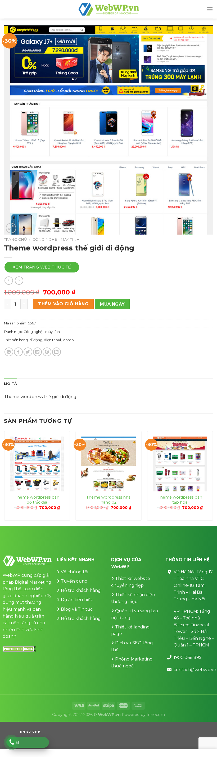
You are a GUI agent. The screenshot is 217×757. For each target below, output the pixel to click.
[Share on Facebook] (18, 351)
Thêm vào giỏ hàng (63, 303)
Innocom (156, 714)
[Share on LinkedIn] (56, 351)
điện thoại (52, 340)
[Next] (213, 477)
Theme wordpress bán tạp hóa (180, 500)
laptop (68, 340)
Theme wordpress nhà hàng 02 (108, 500)
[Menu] (210, 9)
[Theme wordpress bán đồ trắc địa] (37, 464)
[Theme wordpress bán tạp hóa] (180, 464)
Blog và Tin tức (77, 609)
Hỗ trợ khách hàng (81, 590)
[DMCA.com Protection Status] (19, 648)
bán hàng (20, 340)
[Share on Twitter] (28, 351)
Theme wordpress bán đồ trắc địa (37, 500)
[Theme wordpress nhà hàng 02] (108, 464)
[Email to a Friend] (37, 351)
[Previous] (4, 477)
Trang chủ (15, 239)
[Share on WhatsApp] (8, 351)
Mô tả (10, 384)
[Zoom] (11, 228)
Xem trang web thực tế (42, 267)
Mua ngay (112, 304)
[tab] (10, 383)
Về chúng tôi (74, 571)
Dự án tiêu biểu (77, 599)
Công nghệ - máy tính (56, 239)
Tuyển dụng (74, 581)
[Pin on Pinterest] (47, 351)
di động (35, 340)
